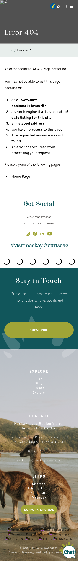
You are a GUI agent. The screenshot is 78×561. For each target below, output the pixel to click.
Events (39, 388)
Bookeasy (27, 552)
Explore (39, 392)
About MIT (39, 493)
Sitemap (39, 484)
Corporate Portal (39, 510)
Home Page (20, 176)
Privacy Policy (39, 488)
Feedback (39, 497)
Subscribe (39, 329)
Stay (38, 383)
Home (8, 50)
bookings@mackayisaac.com (39, 460)
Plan (38, 379)
